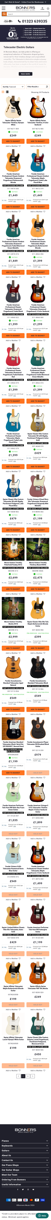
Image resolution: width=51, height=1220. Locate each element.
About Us (6, 1155)
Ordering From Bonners (14, 1179)
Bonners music (24, 1205)
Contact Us (7, 1160)
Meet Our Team (9, 1174)
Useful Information (11, 1184)
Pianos (5, 1140)
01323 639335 (34, 21)
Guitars (5, 1150)
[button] (48, 8)
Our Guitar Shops (10, 1169)
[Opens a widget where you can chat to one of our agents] (42, 1216)
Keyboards (7, 1145)
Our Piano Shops (10, 1165)
